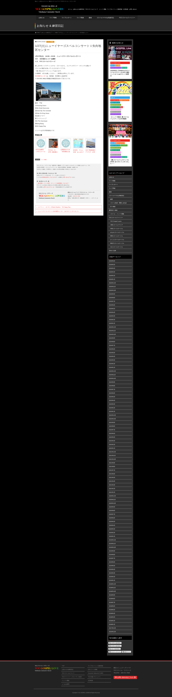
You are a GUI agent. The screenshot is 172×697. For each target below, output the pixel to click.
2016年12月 (112, 631)
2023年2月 (112, 408)
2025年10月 (112, 290)
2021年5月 (112, 477)
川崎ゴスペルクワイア (124, 100)
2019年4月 (112, 569)
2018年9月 (112, 595)
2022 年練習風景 (115, 649)
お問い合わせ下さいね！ (49, 187)
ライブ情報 (50, 41)
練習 (111, 199)
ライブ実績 (80, 17)
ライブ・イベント (115, 652)
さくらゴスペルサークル (116, 109)
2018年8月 (112, 598)
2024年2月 (112, 363)
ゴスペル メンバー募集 (117, 214)
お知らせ (41, 17)
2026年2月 (112, 275)
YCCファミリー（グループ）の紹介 (72, 677)
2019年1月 (112, 580)
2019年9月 (112, 551)
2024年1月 (112, 367)
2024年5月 (112, 352)
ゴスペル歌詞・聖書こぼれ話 (118, 203)
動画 (122, 107)
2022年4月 (112, 440)
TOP (63, 666)
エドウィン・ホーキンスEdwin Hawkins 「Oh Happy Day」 (55, 207)
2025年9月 (112, 294)
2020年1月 (112, 536)
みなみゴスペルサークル (116, 104)
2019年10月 (112, 547)
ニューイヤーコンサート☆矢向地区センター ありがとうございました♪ (58, 211)
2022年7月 (112, 430)
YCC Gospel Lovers (115, 62)
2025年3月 (112, 316)
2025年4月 (112, 312)
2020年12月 (112, 496)
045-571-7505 (76, 196)
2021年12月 (112, 452)
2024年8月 (112, 341)
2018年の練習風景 (115, 643)
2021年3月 (112, 485)
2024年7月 (112, 345)
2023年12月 (112, 371)
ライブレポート (124, 145)
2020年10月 (112, 503)
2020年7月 (112, 514)
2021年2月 (112, 488)
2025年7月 (112, 301)
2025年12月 (112, 283)
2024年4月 (112, 356)
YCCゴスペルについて (68, 673)
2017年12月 (112, 628)
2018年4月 (112, 613)
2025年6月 (112, 305)
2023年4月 (112, 400)
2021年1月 (112, 492)
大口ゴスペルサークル (116, 247)
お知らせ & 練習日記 (67, 669)
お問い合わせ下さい (67, 177)
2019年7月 (112, 558)
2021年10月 (112, 459)
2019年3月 (112, 573)
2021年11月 (112, 455)
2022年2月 (112, 444)
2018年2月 (112, 620)
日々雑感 (112, 206)
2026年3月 (112, 272)
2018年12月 (112, 584)
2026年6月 (112, 261)
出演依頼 (90, 680)
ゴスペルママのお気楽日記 (105, 17)
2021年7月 (112, 470)
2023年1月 (112, 411)
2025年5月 (112, 308)
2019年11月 (112, 543)
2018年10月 (112, 591)
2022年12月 (112, 415)
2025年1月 (112, 323)
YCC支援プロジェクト (94, 677)
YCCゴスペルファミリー (116, 67)
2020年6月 (112, 518)
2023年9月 (112, 382)
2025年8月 (112, 297)
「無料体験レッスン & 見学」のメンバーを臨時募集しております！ (53, 183)
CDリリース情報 (92, 669)
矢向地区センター (40, 76)
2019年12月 (112, 540)
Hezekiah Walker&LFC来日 (95, 673)
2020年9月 (112, 507)
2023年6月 (112, 393)
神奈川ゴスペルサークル (116, 111)
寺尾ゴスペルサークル (115, 102)
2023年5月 (112, 396)
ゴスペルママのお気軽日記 (116, 195)
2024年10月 (112, 334)
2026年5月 (112, 264)
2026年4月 (112, 268)
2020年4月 (112, 525)
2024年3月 (112, 360)
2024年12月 (112, 327)
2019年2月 (112, 576)
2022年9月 (112, 422)
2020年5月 (112, 521)
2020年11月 (112, 499)
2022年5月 (112, 437)
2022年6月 (112, 433)
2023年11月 (112, 374)
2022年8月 (112, 426)
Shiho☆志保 (124, 67)
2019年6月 (112, 562)
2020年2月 (112, 532)
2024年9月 (112, 338)
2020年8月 (112, 510)
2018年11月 (112, 587)
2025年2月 (112, 319)
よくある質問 (65, 684)
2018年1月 (112, 624)
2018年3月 (112, 617)
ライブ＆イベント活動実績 (95, 666)
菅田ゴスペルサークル (115, 107)
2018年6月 (112, 606)
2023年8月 (112, 385)
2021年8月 (112, 466)
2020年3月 (112, 529)
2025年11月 (112, 286)
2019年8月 (112, 554)
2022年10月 (112, 419)
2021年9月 (112, 463)
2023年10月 (112, 378)
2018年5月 (112, 609)
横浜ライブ (127, 652)
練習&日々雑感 (113, 210)
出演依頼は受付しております (48, 177)
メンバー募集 (65, 680)
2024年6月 (112, 349)
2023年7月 (112, 389)
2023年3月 (112, 404)
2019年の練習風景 (115, 646)
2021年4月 (112, 481)
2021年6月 (112, 474)
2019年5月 (112, 565)
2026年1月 (112, 279)
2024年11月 (112, 330)
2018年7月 (112, 602)
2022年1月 (112, 448)
